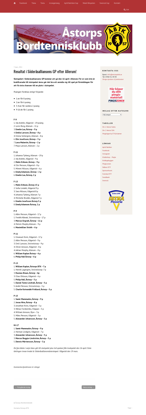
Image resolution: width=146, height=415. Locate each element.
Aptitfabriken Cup (71, 3)
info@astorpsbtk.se (115, 74)
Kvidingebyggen (107, 160)
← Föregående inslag (22, 387)
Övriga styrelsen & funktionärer (113, 79)
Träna (34, 3)
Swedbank (106, 177)
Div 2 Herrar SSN (108, 130)
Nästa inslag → (88, 387)
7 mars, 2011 (18, 67)
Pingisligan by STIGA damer (112, 134)
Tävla (42, 3)
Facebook (23, 3)
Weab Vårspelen (89, 3)
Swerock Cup (104, 3)
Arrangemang (54, 3)
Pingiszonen (106, 164)
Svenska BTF (107, 174)
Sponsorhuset (107, 170)
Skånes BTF (106, 167)
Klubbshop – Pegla (109, 157)
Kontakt (117, 3)
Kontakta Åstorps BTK (21, 408)
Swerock (105, 180)
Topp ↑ (130, 408)
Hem (16, 3)
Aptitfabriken (107, 147)
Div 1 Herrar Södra (108, 127)
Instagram (106, 154)
